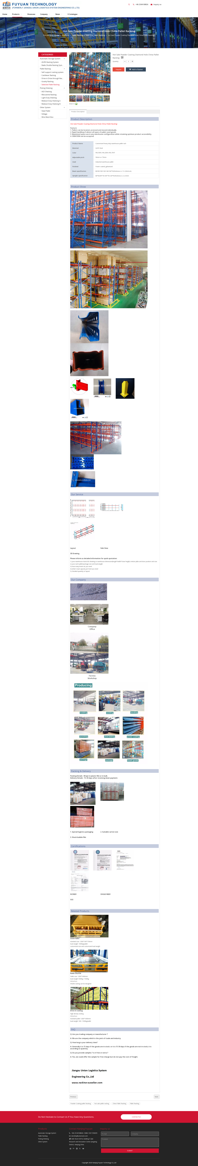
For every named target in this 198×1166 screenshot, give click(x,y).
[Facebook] (70, 1148)
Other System (45, 107)
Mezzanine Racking (49, 95)
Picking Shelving (46, 88)
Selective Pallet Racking (51, 84)
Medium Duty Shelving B (51, 104)
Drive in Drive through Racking (53, 78)
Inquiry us (157, 4)
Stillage (44, 114)
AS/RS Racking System (50, 62)
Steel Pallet (46, 111)
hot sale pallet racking (101, 1103)
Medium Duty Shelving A (51, 101)
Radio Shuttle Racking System (53, 65)
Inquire (118, 69)
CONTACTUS (136, 1117)
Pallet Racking (45, 69)
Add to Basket (137, 69)
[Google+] (73, 1148)
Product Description (78, 112)
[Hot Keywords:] (129, 4)
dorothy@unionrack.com (79, 1136)
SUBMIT (130, 1151)
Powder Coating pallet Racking (80, 1103)
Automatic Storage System (50, 59)
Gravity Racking (48, 81)
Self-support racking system (52, 72)
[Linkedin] (77, 1148)
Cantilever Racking (49, 75)
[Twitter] (80, 1148)
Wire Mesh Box (47, 117)
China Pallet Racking (119, 1103)
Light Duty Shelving (49, 98)
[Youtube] (83, 1148)
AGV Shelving (47, 91)
